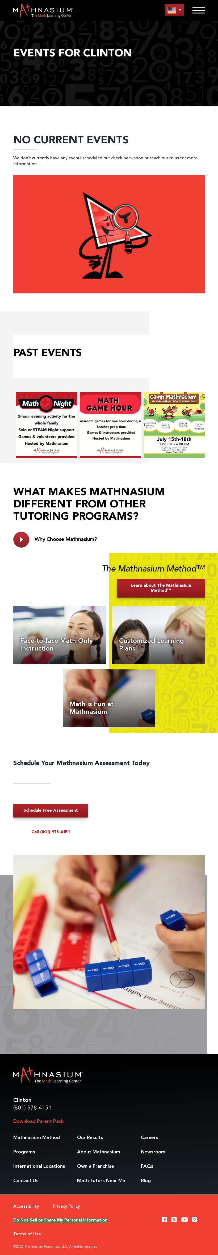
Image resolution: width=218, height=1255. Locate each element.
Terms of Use (27, 1234)
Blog (146, 1180)
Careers (149, 1137)
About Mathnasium (98, 1152)
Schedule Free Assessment (50, 810)
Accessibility (26, 1206)
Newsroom (153, 1152)
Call (50, 832)
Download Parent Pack (38, 1121)
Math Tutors (101, 1180)
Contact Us (26, 1180)
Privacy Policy (66, 1206)
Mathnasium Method (36, 1137)
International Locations (39, 1166)
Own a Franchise (95, 1166)
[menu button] (174, 10)
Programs (24, 1152)
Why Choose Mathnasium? (66, 539)
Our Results (90, 1137)
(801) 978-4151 (32, 1108)
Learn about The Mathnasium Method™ (161, 588)
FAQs (147, 1166)
